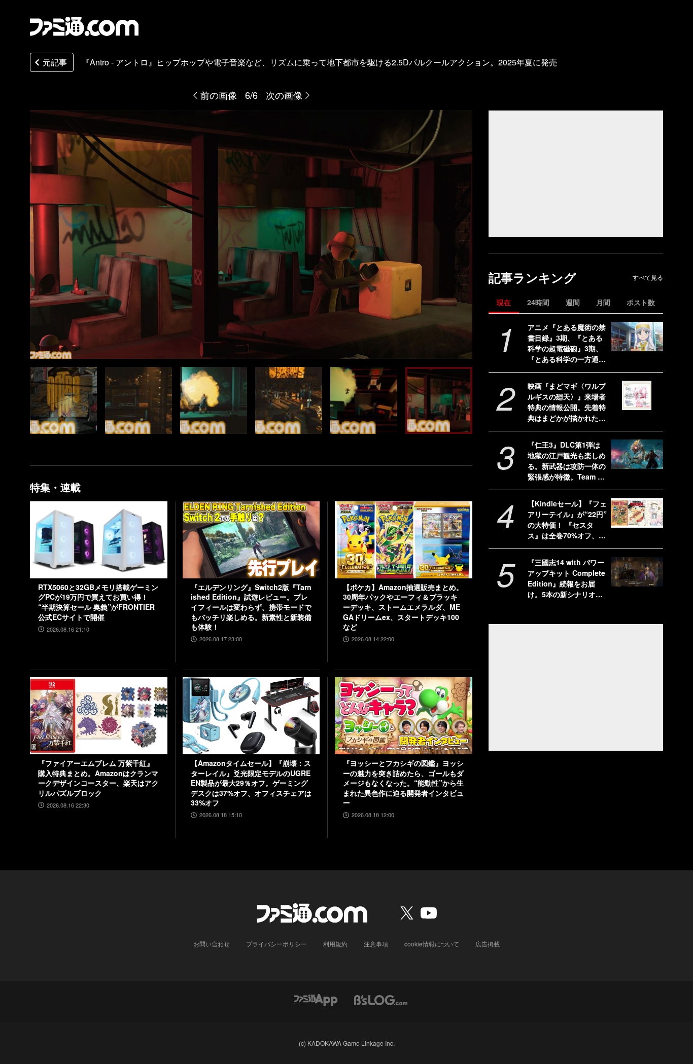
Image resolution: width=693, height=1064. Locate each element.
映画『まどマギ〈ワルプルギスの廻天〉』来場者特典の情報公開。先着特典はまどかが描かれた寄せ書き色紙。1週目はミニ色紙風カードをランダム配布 (567, 402)
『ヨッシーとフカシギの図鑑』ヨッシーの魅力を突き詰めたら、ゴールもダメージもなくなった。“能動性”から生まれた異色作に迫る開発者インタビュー (403, 783)
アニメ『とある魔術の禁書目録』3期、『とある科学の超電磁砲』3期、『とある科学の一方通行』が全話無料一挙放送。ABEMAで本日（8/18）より (567, 343)
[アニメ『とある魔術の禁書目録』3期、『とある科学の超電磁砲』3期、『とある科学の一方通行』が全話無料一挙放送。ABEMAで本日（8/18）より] (637, 336)
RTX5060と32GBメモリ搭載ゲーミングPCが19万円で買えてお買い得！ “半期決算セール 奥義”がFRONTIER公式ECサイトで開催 (98, 602)
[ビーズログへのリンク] (380, 999)
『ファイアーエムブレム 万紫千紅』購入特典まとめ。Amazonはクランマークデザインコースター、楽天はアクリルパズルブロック (98, 778)
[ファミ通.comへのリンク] (84, 26)
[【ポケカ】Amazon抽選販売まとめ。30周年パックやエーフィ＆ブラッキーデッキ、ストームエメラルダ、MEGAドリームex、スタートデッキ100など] (403, 539)
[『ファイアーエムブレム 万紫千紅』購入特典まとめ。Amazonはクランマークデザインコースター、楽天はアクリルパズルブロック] (98, 715)
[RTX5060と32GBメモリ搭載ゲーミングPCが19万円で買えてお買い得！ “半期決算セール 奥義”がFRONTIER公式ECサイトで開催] (98, 539)
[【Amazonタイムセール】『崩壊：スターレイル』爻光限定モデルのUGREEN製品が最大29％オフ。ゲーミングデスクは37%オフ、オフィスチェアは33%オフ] (251, 715)
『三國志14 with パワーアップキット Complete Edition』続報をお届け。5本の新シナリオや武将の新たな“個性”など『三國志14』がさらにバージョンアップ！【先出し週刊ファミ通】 (567, 578)
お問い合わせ (211, 943)
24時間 (538, 302)
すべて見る (648, 277)
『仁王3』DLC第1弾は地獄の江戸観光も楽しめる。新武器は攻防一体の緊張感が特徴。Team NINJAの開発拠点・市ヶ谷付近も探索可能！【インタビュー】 (567, 460)
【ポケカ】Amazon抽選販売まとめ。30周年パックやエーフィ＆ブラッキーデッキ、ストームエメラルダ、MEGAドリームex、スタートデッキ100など (403, 607)
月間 (603, 302)
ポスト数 (641, 302)
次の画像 (284, 94)
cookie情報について (431, 943)
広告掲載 (487, 943)
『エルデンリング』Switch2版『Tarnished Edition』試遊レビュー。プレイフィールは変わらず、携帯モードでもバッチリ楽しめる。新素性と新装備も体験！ (251, 607)
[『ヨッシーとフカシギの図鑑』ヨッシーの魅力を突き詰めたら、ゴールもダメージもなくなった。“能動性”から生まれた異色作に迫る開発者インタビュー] (403, 715)
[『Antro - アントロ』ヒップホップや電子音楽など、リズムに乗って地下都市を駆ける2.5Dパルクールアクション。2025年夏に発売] (63, 400)
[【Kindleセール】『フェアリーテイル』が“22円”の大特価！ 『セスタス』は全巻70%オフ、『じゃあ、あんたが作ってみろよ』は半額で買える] (637, 513)
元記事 (55, 62)
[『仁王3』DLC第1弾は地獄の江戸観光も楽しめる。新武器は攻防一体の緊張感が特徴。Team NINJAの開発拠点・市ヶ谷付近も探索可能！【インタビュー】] (637, 454)
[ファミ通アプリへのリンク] (315, 999)
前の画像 (218, 94)
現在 (504, 302)
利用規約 (335, 943)
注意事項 (376, 943)
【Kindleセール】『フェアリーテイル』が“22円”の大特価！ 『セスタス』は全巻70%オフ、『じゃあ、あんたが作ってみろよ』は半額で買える (567, 519)
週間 (573, 302)
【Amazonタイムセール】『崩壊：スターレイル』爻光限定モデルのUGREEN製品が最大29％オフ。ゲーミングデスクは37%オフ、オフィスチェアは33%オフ (251, 783)
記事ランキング (532, 277)
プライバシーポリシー (276, 943)
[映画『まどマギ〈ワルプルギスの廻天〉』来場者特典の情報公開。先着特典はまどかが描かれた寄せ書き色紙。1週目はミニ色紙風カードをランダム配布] (637, 395)
